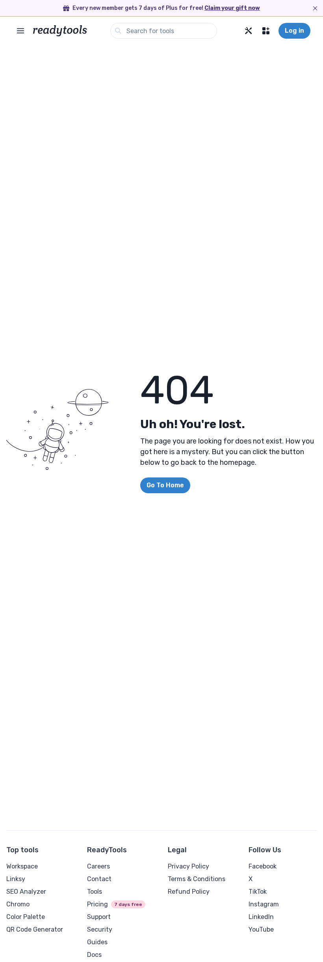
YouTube (261, 929)
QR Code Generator (34, 929)
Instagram (264, 904)
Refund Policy (189, 891)
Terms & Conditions (196, 879)
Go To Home (165, 485)
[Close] (315, 8)
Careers (98, 866)
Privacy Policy (188, 866)
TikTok (258, 891)
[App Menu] (266, 31)
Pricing (97, 904)
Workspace (22, 866)
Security (99, 929)
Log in (294, 30)
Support (99, 917)
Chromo (18, 904)
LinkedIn (261, 917)
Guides (97, 942)
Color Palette (25, 917)
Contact (99, 879)
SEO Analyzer (26, 891)
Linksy (15, 879)
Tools (94, 891)
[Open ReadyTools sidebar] (20, 31)
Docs (94, 954)
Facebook (263, 866)
